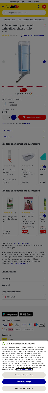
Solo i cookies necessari (24, 388)
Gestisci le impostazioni (24, 375)
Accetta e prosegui (24, 382)
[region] (24, 367)
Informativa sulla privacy (24, 369)
